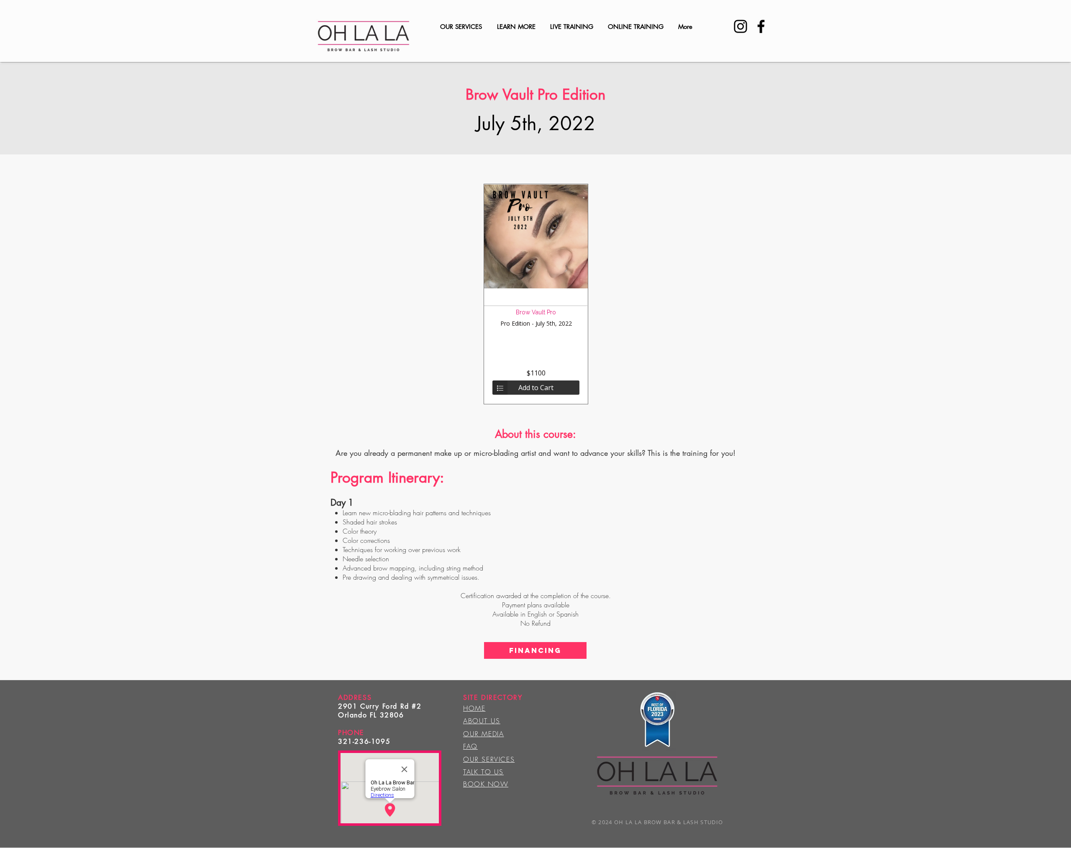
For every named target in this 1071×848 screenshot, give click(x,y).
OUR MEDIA (483, 733)
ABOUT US (481, 720)
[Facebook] (761, 26)
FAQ (470, 746)
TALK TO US (483, 771)
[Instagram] (740, 26)
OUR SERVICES (489, 759)
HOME (474, 708)
